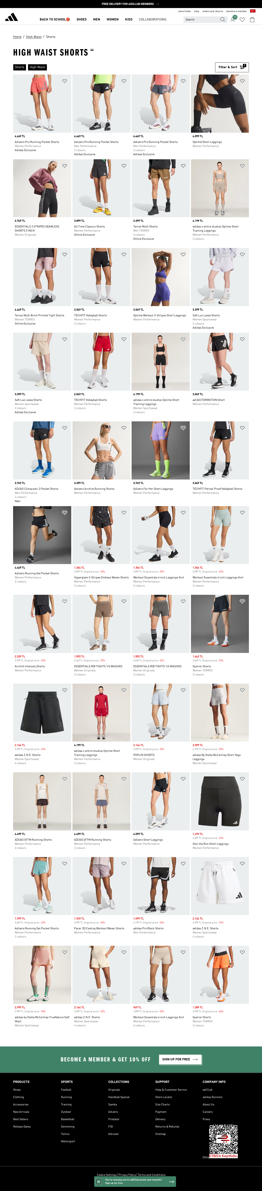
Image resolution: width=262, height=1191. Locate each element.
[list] (112, 67)
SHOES (82, 19)
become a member (236, 11)
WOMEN (113, 19)
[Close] (98, 1181)
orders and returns (212, 11)
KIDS (128, 19)
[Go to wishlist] (242, 20)
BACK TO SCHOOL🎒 (55, 19)
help (196, 11)
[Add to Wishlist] (64, 82)
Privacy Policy (127, 1175)
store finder (184, 11)
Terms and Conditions (151, 1175)
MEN (96, 19)
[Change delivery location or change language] (252, 11)
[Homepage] (11, 18)
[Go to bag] (252, 20)
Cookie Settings (107, 1175)
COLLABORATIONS (152, 19)
